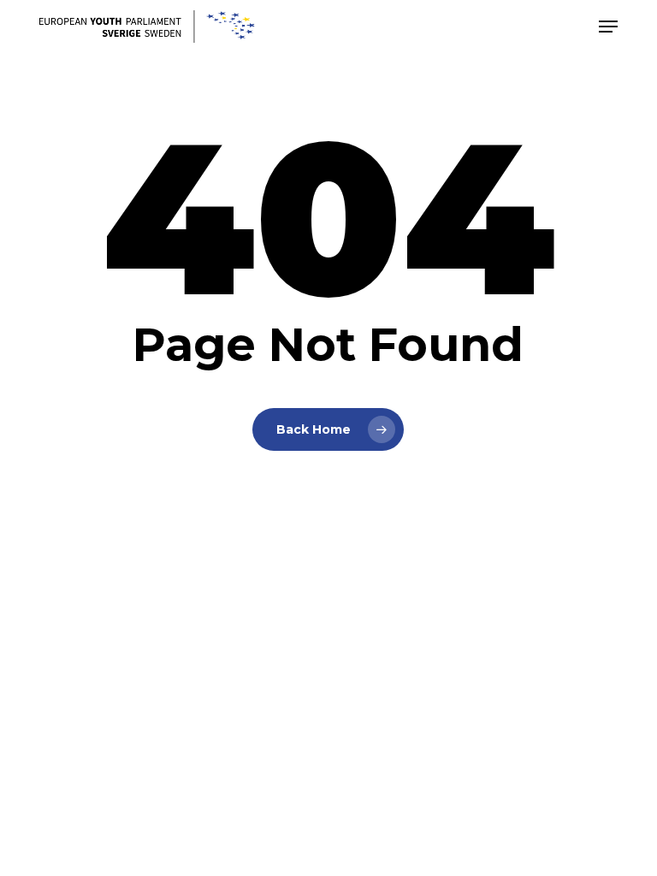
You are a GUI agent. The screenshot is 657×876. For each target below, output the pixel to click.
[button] (608, 26)
